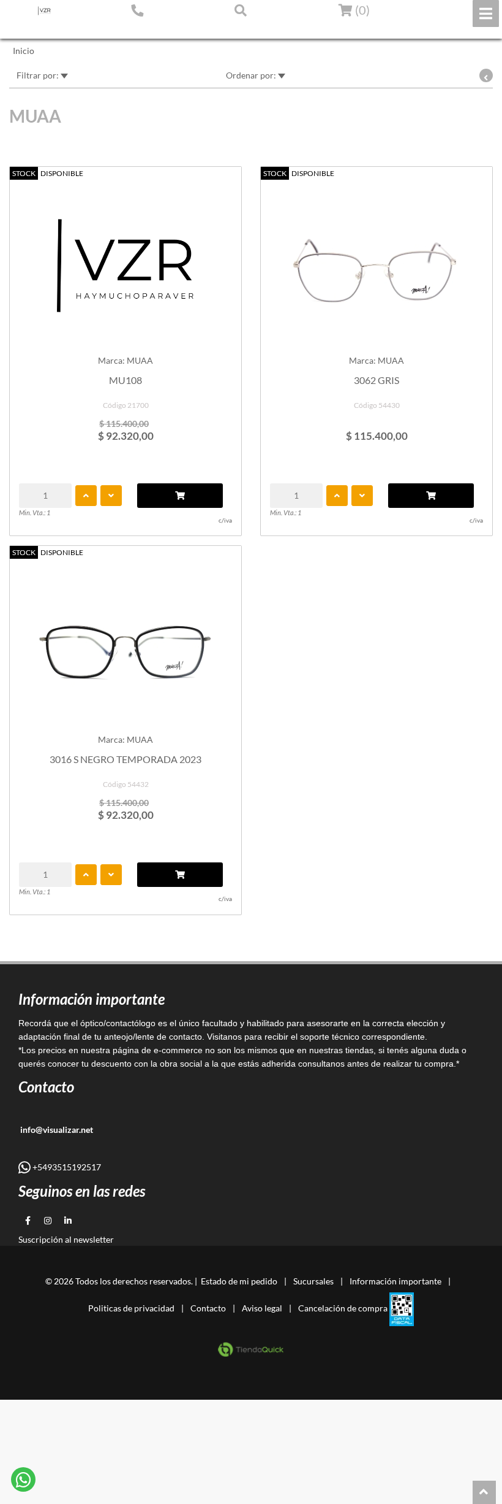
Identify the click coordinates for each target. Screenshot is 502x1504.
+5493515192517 (66, 1167)
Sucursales (313, 1281)
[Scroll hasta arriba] (484, 1492)
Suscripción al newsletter (66, 1239)
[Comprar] (180, 495)
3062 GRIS (376, 380)
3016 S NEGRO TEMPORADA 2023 (125, 759)
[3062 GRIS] (376, 259)
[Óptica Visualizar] (44, 10)
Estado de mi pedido (51, 29)
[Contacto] (137, 9)
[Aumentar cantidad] (86, 495)
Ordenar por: (252, 75)
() (361, 9)
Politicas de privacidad (131, 1308)
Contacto (208, 1308)
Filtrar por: (39, 75)
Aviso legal (262, 1308)
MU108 (125, 380)
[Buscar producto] (240, 9)
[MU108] (125, 259)
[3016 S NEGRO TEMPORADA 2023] (125, 638)
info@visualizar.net (55, 1129)
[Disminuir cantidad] (111, 495)
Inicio (23, 50)
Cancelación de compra (343, 1308)
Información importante (395, 1281)
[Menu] (486, 13)
